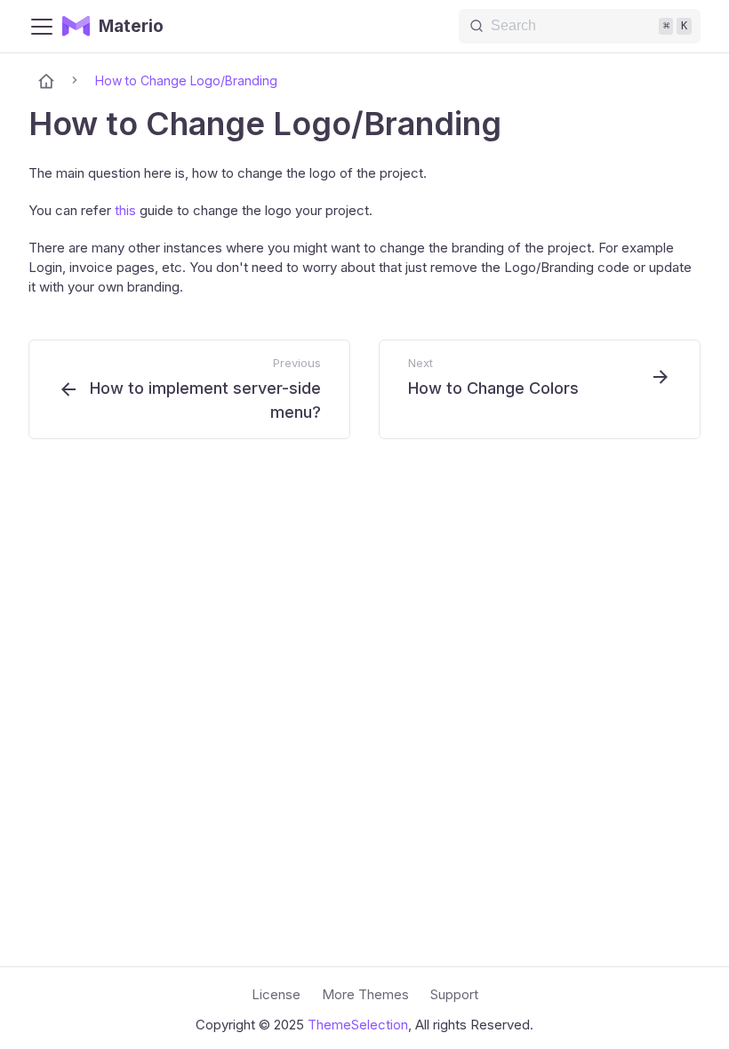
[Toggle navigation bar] (41, 26)
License (276, 994)
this (125, 210)
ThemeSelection (358, 1024)
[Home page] (46, 81)
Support (454, 994)
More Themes (365, 994)
